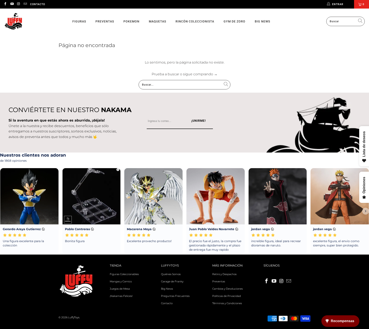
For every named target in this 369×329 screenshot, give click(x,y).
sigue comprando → (200, 74)
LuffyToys (73, 317)
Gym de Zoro (234, 21)
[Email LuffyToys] (25, 4)
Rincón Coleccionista (195, 21)
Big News (262, 21)
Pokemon (131, 21)
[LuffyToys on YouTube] (11, 4)
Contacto (37, 4)
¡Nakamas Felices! (121, 296)
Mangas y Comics (121, 281)
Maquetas (157, 21)
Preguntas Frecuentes (175, 296)
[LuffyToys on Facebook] (5, 4)
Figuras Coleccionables (124, 274)
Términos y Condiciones (227, 303)
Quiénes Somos (171, 274)
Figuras (79, 21)
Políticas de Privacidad (226, 296)
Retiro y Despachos (224, 274)
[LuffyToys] (13, 21)
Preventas (104, 21)
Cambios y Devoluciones (227, 288)
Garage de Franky (172, 281)
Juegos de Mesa (120, 288)
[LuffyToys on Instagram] (18, 4)
